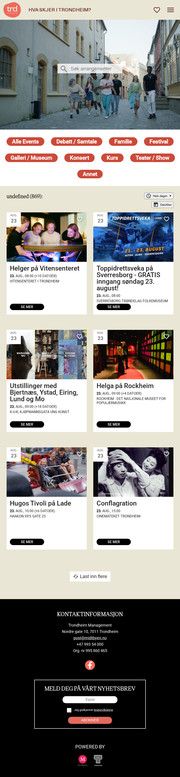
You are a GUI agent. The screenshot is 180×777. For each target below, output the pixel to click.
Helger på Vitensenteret (44, 268)
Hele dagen (159, 196)
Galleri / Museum (31, 158)
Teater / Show (152, 158)
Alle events (25, 141)
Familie (123, 141)
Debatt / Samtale (76, 141)
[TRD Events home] (12, 10)
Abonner (90, 720)
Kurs (112, 158)
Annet (90, 174)
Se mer (27, 307)
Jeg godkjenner (93, 710)
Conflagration (117, 503)
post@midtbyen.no (90, 638)
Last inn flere (90, 576)
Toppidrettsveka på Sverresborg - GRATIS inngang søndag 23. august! (128, 278)
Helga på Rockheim (125, 386)
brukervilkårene (103, 710)
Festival (158, 141)
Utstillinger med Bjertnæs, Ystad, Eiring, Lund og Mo (44, 392)
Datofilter (162, 204)
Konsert (79, 158)
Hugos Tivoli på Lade (40, 503)
